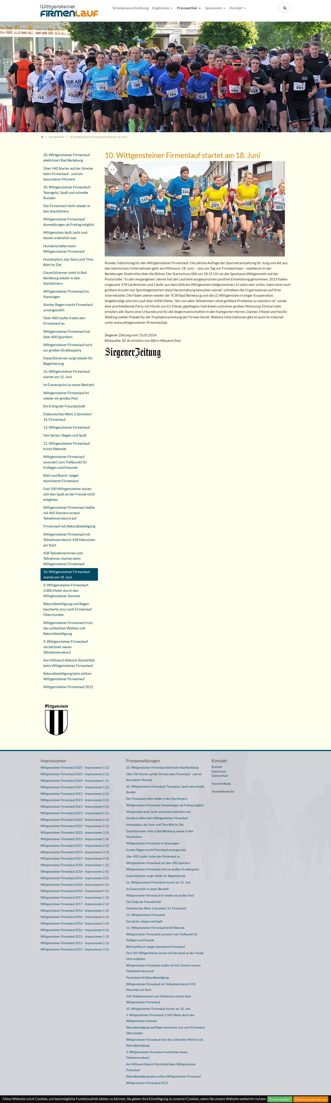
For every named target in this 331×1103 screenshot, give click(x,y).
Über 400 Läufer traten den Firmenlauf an (64, 320)
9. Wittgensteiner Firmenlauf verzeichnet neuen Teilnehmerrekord (65, 646)
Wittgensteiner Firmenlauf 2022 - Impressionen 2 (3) (75, 826)
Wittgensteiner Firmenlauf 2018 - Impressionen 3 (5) (75, 878)
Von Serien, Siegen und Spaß (65, 435)
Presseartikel (187, 8)
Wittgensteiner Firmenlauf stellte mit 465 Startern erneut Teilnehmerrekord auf (69, 512)
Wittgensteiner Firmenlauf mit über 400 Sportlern (66, 334)
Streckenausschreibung (131, 8)
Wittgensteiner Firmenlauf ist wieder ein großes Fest (66, 395)
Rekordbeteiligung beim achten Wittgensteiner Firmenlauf (67, 676)
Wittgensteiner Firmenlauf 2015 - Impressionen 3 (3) (75, 949)
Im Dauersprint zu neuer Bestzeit (68, 384)
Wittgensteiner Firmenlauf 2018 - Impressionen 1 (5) (75, 865)
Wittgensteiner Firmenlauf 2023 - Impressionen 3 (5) (75, 800)
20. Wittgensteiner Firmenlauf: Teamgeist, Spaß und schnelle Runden (67, 192)
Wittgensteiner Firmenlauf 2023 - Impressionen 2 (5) (75, 793)
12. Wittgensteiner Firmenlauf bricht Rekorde (66, 446)
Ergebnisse (161, 8)
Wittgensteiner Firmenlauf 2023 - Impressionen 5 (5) (75, 813)
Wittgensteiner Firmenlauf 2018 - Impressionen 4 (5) (75, 884)
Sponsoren (213, 8)
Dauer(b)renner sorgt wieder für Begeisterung (68, 360)
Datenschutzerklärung (310, 1099)
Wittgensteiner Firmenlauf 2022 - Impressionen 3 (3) (75, 832)
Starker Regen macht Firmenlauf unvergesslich (68, 307)
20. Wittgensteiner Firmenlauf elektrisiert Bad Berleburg (66, 157)
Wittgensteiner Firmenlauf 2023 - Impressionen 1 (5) (75, 787)
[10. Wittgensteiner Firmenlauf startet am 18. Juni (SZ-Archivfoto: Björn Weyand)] (195, 210)
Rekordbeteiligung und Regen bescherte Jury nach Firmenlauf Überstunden (67, 609)
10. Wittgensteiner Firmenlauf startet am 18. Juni (66, 574)
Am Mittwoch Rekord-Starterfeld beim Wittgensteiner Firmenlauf (69, 663)
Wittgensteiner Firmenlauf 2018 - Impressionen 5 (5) (75, 891)
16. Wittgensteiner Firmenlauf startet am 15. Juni (66, 374)
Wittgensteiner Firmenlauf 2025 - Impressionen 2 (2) (75, 774)
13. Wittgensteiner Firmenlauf (66, 427)
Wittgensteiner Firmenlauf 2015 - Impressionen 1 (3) (75, 936)
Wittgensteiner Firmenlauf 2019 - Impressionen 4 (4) (75, 858)
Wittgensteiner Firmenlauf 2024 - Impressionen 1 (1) (75, 780)
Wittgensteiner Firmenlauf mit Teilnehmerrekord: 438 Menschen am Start (69, 539)
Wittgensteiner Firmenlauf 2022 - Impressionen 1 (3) (75, 819)
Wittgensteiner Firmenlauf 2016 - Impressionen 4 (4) (75, 930)
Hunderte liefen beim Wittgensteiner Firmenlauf (63, 248)
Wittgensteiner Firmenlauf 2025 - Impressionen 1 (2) (75, 767)
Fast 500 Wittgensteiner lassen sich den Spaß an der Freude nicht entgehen (69, 494)
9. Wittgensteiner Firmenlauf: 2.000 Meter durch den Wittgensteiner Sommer (66, 590)
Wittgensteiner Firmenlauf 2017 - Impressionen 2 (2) (75, 904)
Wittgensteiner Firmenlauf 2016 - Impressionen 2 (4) (75, 917)
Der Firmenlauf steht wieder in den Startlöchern (66, 208)
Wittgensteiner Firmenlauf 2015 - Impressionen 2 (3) (75, 943)
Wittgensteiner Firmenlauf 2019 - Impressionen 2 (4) (75, 845)
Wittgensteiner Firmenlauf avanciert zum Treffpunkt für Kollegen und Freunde (65, 461)
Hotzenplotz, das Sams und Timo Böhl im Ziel (68, 262)
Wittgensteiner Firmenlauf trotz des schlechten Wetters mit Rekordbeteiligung (68, 628)
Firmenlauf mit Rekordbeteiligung (69, 526)
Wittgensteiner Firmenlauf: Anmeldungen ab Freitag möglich (68, 222)
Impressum (219, 771)
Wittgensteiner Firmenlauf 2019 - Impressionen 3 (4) (75, 852)
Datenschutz (220, 775)
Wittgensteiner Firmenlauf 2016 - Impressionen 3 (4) (75, 923)
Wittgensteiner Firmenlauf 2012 (68, 686)
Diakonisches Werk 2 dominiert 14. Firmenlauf (67, 416)
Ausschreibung (221, 783)
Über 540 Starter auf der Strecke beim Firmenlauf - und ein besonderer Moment (68, 173)
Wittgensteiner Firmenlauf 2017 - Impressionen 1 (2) (75, 897)
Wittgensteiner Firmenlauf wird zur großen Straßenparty (67, 347)
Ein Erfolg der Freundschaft (64, 406)
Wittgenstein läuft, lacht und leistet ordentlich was (65, 235)
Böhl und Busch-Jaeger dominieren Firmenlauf (61, 478)
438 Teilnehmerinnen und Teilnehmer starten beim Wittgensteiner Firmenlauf (63, 558)
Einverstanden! (279, 1099)
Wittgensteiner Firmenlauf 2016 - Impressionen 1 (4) (75, 910)
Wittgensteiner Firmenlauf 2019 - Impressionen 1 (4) (75, 839)
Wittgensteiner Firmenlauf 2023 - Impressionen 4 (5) (75, 806)
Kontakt (236, 8)
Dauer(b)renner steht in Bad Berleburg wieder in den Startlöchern (65, 277)
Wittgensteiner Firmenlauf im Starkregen (66, 294)
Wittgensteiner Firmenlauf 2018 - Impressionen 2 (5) (75, 871)
